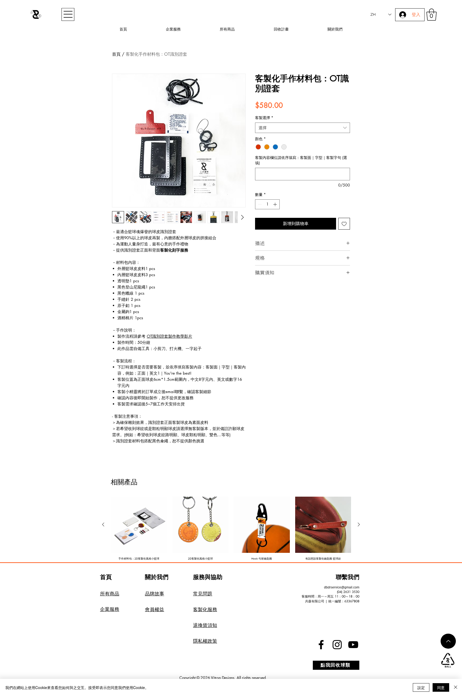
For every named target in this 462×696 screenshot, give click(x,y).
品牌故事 (154, 593)
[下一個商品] (359, 524)
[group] (231, 532)
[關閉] (455, 687)
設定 (421, 687)
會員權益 (154, 609)
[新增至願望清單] (344, 224)
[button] (67, 14)
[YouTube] (353, 644)
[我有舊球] (448, 660)
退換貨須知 (205, 625)
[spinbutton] (267, 204)
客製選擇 (264, 117)
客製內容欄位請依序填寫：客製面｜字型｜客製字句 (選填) (301, 160)
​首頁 (106, 577)
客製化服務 (205, 609)
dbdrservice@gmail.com (341, 587)
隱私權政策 (205, 641)
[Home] (35, 14)
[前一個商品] (103, 524)
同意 (441, 687)
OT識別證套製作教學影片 (169, 336)
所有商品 (109, 593)
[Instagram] (337, 644)
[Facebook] (321, 644)
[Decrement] (259, 204)
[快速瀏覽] (139, 525)
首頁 (116, 54)
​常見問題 (202, 593)
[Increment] (275, 204)
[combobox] (302, 128)
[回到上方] (448, 641)
